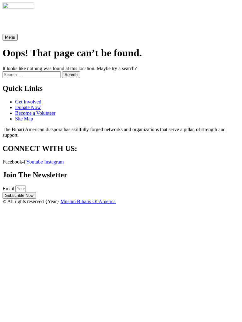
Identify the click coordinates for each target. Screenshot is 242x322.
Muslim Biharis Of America (88, 201)
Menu (10, 37)
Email (9, 188)
